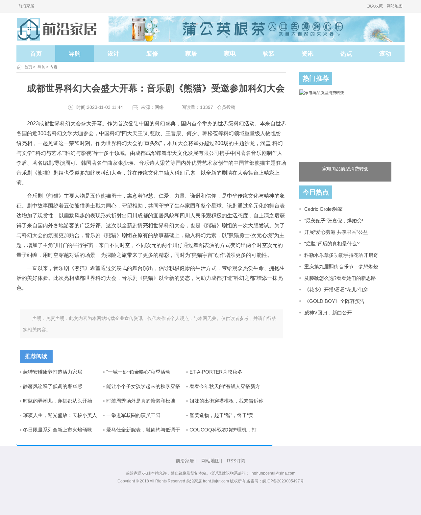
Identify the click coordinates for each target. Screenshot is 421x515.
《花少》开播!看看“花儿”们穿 (336, 289)
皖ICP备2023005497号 (283, 481)
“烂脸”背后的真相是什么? (331, 243)
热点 (346, 53)
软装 (269, 53)
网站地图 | (211, 460)
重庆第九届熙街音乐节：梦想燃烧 (341, 266)
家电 (230, 53)
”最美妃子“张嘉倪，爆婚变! (333, 220)
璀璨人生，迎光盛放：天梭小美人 (60, 415)
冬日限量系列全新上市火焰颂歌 (57, 429)
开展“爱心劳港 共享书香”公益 (336, 232)
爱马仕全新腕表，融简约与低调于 (143, 429)
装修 (152, 53)
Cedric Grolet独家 (323, 209)
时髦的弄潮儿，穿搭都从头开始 (57, 401)
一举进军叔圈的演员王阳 (133, 415)
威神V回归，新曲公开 (328, 312)
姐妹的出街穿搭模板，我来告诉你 (226, 401)
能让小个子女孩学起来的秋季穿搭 (143, 386)
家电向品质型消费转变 (345, 168)
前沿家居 (26, 6)
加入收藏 (375, 6)
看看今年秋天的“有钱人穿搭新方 (224, 386)
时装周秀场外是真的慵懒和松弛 (140, 401)
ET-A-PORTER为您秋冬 (215, 372)
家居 (191, 53)
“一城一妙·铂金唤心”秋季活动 (138, 372)
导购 (75, 53)
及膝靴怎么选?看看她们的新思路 (340, 278)
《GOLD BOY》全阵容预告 (334, 301)
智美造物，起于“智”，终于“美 (221, 415)
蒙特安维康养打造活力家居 (52, 372)
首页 (36, 53)
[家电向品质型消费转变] (345, 135)
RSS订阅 (236, 460)
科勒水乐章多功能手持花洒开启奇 (341, 255)
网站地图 (395, 6)
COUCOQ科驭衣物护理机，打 (223, 429)
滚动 (385, 53)
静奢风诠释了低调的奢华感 (52, 386)
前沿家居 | (186, 460)
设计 (113, 53)
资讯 (307, 53)
